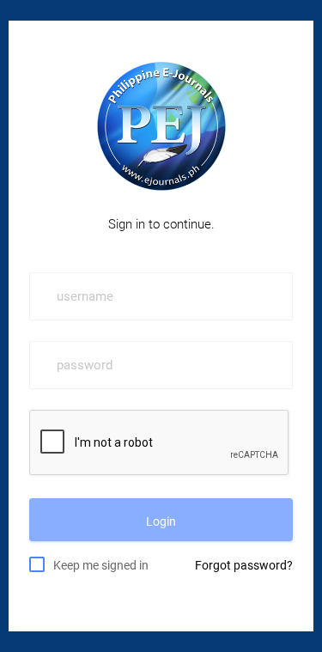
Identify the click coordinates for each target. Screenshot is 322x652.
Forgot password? (244, 565)
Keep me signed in (101, 565)
